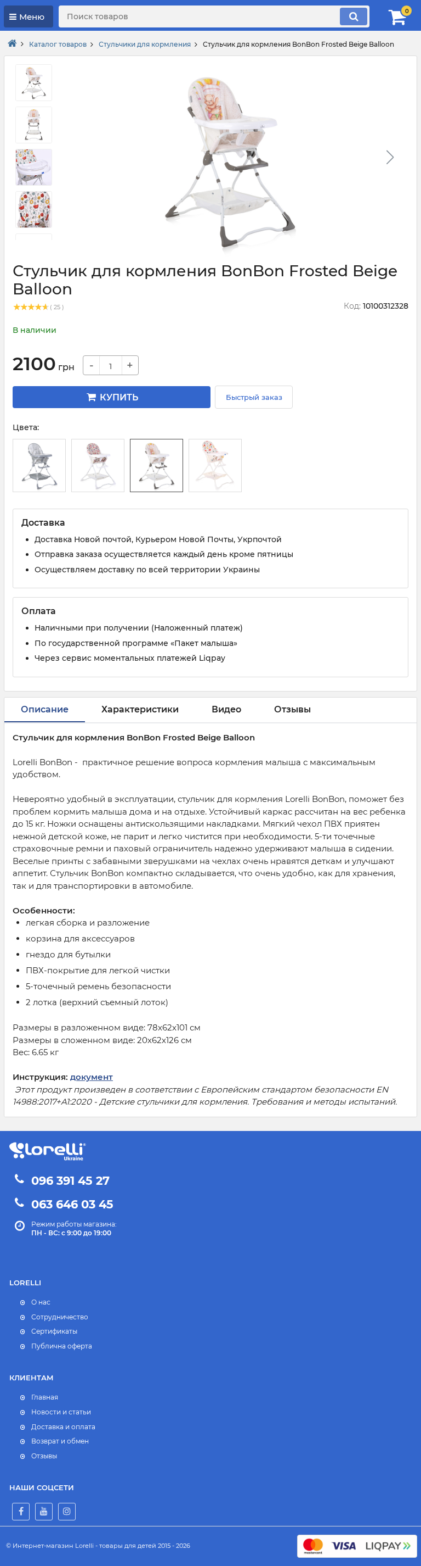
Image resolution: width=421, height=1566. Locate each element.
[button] (389, 157)
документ (91, 1077)
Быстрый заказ (254, 397)
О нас (40, 1302)
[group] (229, 160)
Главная (44, 1397)
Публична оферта (61, 1346)
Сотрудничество (59, 1317)
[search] (353, 16)
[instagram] (67, 1511)
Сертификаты (54, 1331)
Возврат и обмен (60, 1441)
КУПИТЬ (118, 397)
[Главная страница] (12, 43)
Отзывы (44, 1456)
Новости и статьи (61, 1412)
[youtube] (44, 1511)
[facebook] (21, 1511)
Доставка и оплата (63, 1427)
